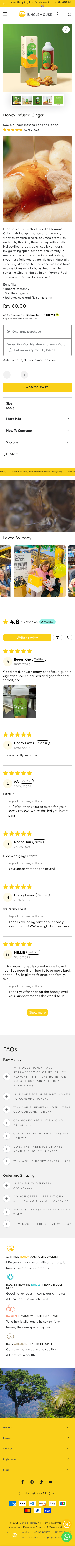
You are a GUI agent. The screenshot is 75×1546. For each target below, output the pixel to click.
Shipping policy (51, 1537)
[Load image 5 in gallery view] (58, 100)
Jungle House (28, 1522)
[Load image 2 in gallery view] (27, 100)
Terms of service (28, 1537)
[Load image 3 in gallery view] (37, 100)
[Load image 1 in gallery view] (16, 100)
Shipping (7, 318)
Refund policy (41, 1531)
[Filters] (57, 637)
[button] (58, 13)
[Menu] (5, 13)
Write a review (27, 637)
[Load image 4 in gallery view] (47, 100)
